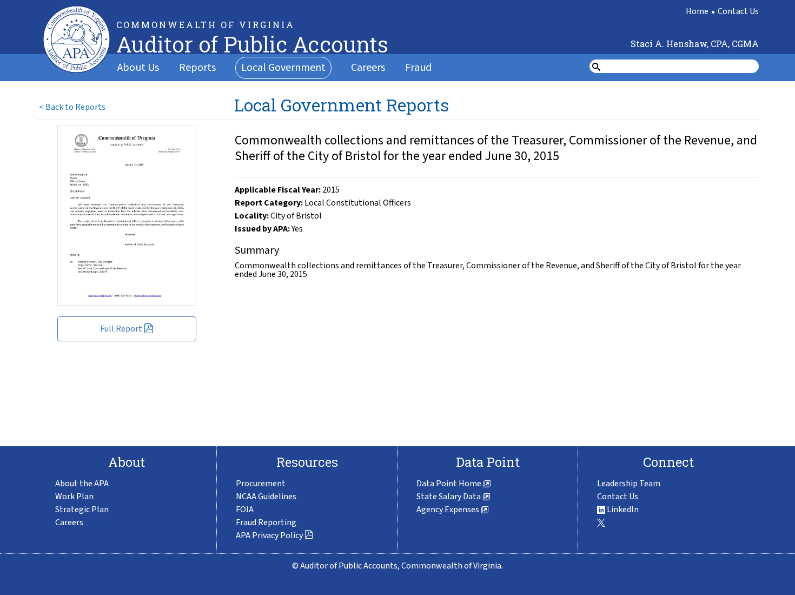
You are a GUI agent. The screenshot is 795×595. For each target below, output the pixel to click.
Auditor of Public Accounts (252, 44)
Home (697, 11)
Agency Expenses (448, 509)
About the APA (82, 484)
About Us (138, 67)
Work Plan (74, 497)
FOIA (245, 509)
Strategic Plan (82, 509)
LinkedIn (622, 509)
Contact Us (738, 11)
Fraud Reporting (266, 522)
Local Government (283, 67)
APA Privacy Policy (269, 535)
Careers (368, 67)
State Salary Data (449, 497)
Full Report (121, 329)
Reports (197, 67)
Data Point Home (449, 484)
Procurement (261, 484)
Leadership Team (628, 484)
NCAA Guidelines (266, 497)
